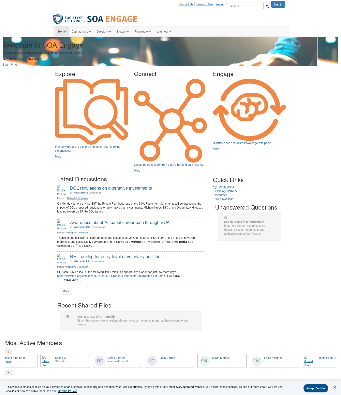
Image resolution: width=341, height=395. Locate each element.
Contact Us (186, 4)
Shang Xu (61, 358)
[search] (267, 6)
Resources (220, 195)
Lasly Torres (167, 358)
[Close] (334, 387)
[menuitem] (187, 3)
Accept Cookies (316, 388)
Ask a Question (223, 199)
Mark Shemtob (81, 192)
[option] (65, 361)
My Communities (223, 187)
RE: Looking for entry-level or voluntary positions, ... (119, 256)
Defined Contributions (77, 198)
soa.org (220, 4)
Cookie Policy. (67, 391)
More (66, 291)
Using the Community (77, 232)
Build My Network (225, 191)
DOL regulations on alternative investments (111, 188)
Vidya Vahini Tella (82, 226)
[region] (170, 388)
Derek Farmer (116, 358)
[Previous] (8, 351)
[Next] (8, 372)
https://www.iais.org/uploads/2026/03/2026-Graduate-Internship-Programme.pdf (107, 276)
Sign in (278, 4)
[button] (81, 31)
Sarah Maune (220, 358)
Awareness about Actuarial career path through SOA (120, 222)
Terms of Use (204, 4)
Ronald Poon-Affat (328, 358)
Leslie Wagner (273, 358)
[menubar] (203, 3)
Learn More (10, 64)
